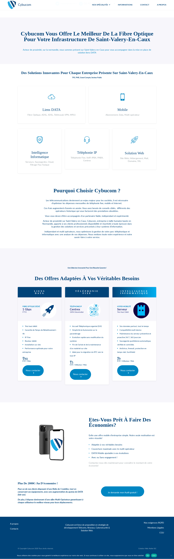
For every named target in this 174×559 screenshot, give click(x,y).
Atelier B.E (152, 548)
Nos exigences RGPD (154, 523)
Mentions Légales (155, 528)
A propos (161, 5)
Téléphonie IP (87, 152)
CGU (161, 533)
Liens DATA (51, 110)
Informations (125, 5)
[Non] (171, 555)
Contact (144, 5)
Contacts (14, 529)
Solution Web (134, 153)
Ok (148, 555)
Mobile (122, 110)
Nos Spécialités (100, 5)
